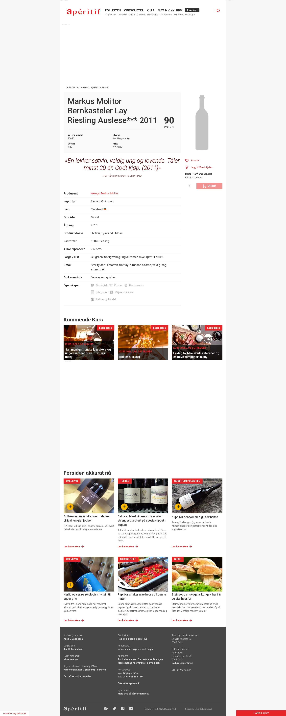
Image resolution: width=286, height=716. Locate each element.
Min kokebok (166, 14)
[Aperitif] (83, 12)
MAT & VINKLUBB (170, 10)
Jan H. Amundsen (73, 649)
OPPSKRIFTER (133, 10)
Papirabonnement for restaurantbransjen (140, 659)
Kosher (118, 285)
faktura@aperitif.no (182, 663)
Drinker (132, 14)
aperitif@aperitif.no (128, 673)
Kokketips (190, 14)
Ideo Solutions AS (203, 709)
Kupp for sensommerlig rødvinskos (195, 517)
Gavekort (141, 14)
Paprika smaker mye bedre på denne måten (142, 596)
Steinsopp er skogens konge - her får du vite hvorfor (196, 596)
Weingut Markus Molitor (105, 193)
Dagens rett (110, 14)
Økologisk (102, 285)
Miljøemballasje (124, 292)
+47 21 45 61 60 (134, 676)
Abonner (192, 10)
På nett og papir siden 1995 (132, 639)
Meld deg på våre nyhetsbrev (133, 693)
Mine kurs (178, 14)
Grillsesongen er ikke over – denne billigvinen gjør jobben (86, 518)
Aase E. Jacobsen (73, 639)
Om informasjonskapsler (77, 676)
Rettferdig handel (106, 299)
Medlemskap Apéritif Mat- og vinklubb (139, 663)
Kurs (150, 10)
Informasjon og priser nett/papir (135, 649)
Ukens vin (122, 14)
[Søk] (218, 10)
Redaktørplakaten (96, 669)
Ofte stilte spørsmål (129, 683)
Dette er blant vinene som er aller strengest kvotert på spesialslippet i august (142, 520)
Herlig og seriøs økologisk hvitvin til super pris (87, 596)
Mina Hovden (71, 659)
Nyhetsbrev (152, 14)
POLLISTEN (113, 10)
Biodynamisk (136, 285)
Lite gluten (102, 292)
